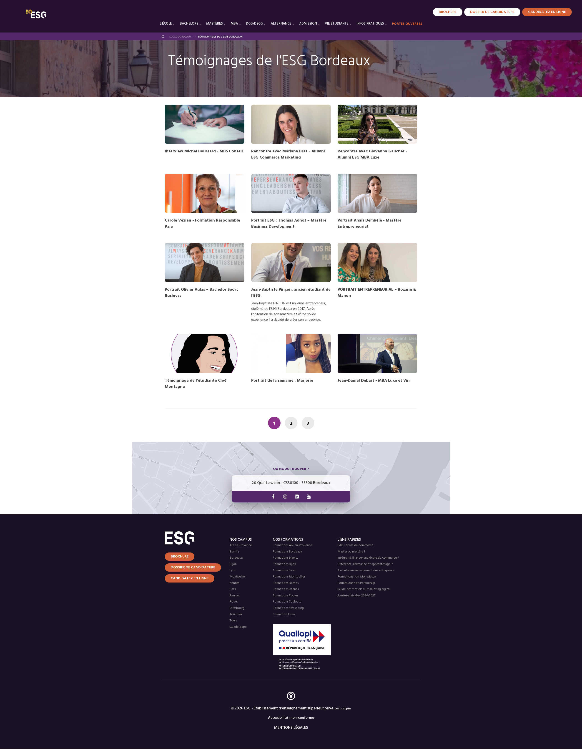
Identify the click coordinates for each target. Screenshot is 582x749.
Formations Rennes (286, 589)
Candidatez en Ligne (547, 12)
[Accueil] (191, 538)
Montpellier (238, 576)
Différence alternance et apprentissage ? (365, 564)
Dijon (233, 564)
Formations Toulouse (287, 601)
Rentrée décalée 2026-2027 (356, 595)
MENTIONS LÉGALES (291, 728)
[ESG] (35, 14)
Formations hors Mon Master (357, 576)
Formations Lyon (284, 570)
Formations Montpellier (289, 576)
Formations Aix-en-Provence (292, 545)
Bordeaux (236, 557)
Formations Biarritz (286, 557)
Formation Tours (284, 614)
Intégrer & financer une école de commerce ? (368, 557)
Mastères (214, 23)
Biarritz (234, 551)
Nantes (234, 583)
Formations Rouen (285, 595)
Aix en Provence (241, 545)
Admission (308, 23)
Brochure (448, 12)
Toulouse (236, 614)
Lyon (233, 570)
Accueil (163, 36)
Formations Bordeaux (287, 551)
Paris (233, 589)
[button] (291, 702)
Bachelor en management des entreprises (366, 570)
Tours (233, 620)
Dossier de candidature (492, 12)
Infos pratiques (370, 23)
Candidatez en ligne (189, 578)
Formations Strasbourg (288, 608)
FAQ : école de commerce (355, 545)
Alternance (281, 23)
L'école (166, 23)
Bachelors (189, 23)
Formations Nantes (286, 583)
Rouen (234, 601)
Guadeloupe (238, 627)
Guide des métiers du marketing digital (364, 589)
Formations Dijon (284, 564)
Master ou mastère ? (352, 551)
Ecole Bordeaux (180, 37)
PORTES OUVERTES (407, 24)
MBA (234, 23)
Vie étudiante (337, 23)
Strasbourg (237, 608)
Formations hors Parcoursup (356, 583)
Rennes (234, 595)
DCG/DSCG (254, 23)
